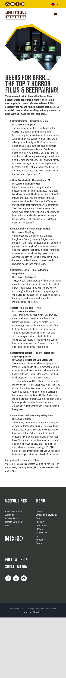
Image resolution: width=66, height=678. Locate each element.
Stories (39, 529)
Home (39, 511)
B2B (7, 525)
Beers (39, 518)
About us (9, 514)
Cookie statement (14, 522)
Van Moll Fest (42, 532)
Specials (40, 522)
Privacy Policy (12, 518)
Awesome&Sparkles (33, 612)
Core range (41, 525)
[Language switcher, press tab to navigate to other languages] (55, 4)
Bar (37, 536)
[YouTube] (24, 578)
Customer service (13, 511)
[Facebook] (8, 578)
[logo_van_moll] (15, 11)
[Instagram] (16, 578)
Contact (39, 543)
